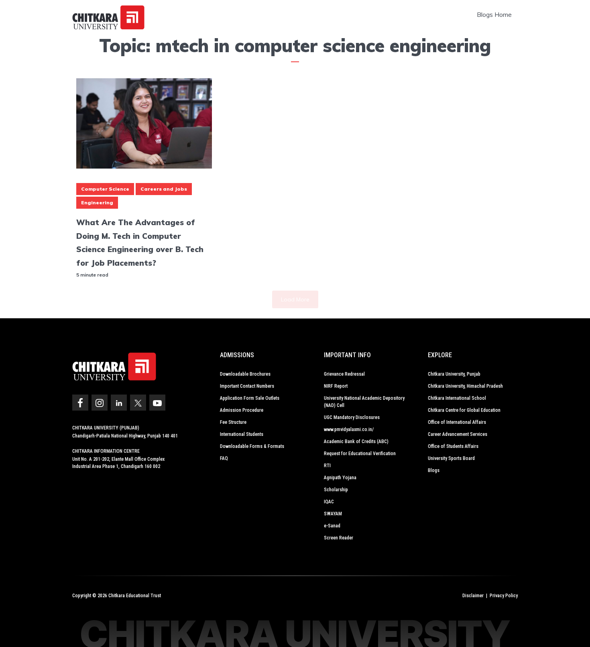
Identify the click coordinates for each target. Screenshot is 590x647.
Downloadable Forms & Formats (252, 446)
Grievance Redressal (344, 374)
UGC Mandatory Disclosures (352, 417)
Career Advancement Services (457, 434)
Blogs (433, 470)
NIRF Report (336, 386)
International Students (241, 434)
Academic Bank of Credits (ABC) (356, 441)
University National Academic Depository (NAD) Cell (364, 401)
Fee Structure (233, 422)
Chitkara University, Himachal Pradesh (465, 386)
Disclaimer (473, 595)
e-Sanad (332, 526)
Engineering (97, 202)
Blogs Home (494, 14)
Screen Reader (338, 538)
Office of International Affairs (457, 422)
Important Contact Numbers (247, 386)
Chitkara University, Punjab (454, 374)
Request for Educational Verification (360, 453)
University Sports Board (451, 458)
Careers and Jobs (163, 189)
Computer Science (105, 189)
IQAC (329, 502)
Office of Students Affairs (453, 446)
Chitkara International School (457, 398)
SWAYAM (333, 514)
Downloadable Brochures (245, 374)
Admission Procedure (241, 410)
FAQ (224, 458)
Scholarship (336, 489)
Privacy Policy (504, 595)
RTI (327, 465)
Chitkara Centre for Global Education (464, 410)
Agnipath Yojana (340, 477)
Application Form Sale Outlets (249, 398)
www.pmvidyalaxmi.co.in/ (349, 429)
